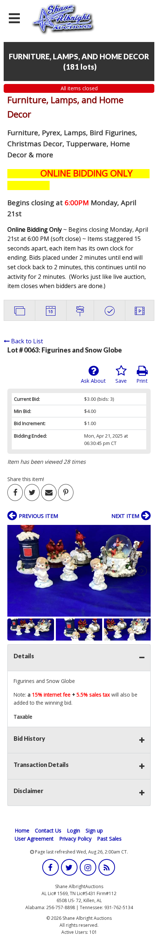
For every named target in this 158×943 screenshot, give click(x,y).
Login (73, 830)
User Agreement (34, 838)
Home (22, 830)
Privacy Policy (75, 838)
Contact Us (48, 830)
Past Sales (109, 838)
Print (142, 380)
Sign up (94, 830)
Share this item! (25, 479)
